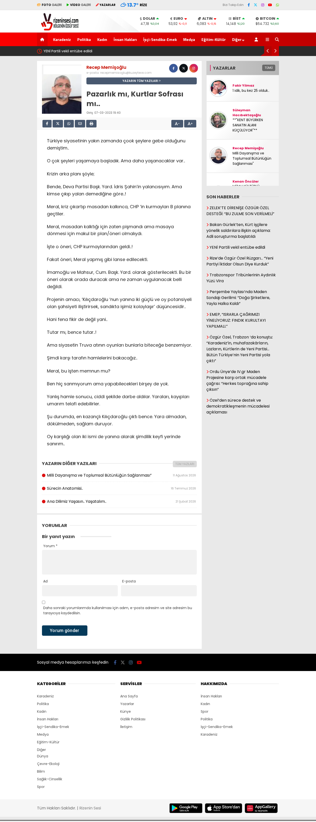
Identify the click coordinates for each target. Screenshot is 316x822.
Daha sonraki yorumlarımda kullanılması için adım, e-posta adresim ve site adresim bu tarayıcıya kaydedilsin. (117, 610)
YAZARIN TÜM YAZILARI (140, 81)
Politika (84, 39)
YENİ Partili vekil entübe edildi (67, 51)
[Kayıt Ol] (257, 39)
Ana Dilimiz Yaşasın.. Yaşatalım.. (121, 501)
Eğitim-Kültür (213, 39)
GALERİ (52, 5)
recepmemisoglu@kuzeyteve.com (126, 73)
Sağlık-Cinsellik (49, 779)
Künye (125, 711)
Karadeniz (62, 39)
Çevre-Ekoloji (48, 763)
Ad (45, 581)
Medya (189, 39)
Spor (41, 786)
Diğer (236, 39)
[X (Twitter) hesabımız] (255, 4)
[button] (43, 39)
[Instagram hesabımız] (262, 4)
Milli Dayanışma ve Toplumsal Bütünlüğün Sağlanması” (121, 475)
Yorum (50, 545)
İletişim (126, 726)
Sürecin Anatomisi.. (121, 488)
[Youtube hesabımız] (270, 4)
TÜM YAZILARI (184, 464)
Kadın (102, 39)
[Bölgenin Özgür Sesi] (58, 29)
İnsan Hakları (125, 39)
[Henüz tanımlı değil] (173, 68)
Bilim (41, 771)
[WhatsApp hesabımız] (277, 4)
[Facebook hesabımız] (249, 4)
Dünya (42, 756)
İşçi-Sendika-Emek (160, 39)
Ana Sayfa (129, 696)
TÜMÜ (269, 68)
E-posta (129, 581)
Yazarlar (127, 703)
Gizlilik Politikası (132, 719)
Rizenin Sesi (90, 808)
